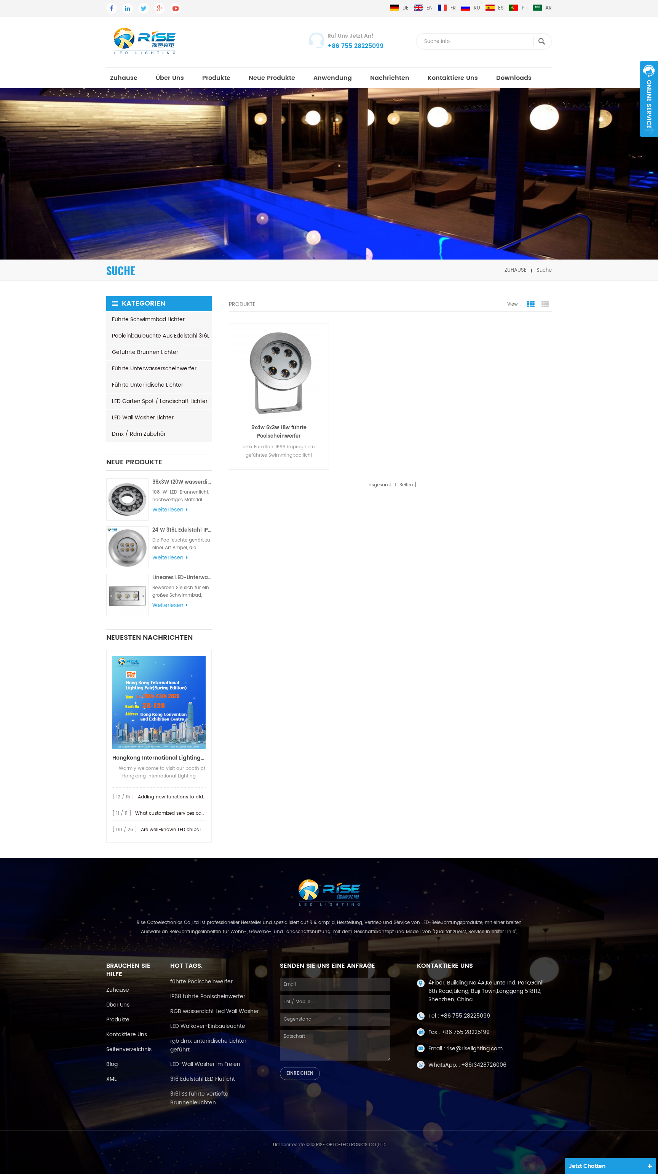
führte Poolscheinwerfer (201, 981)
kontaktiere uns (126, 1034)
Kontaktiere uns (453, 78)
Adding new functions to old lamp (177, 797)
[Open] (649, 99)
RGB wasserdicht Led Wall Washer (214, 1011)
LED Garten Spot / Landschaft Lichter (160, 401)
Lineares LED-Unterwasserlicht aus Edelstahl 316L (182, 578)
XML (111, 1079)
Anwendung (332, 78)
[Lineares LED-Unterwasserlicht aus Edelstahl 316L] (127, 595)
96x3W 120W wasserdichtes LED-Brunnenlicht (182, 482)
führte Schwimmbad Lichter (148, 319)
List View (545, 304)
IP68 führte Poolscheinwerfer (207, 996)
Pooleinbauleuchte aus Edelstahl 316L (160, 335)
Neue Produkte (272, 78)
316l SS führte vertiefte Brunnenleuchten (199, 1098)
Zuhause (123, 78)
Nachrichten (389, 78)
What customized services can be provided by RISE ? (195, 813)
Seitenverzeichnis (129, 1049)
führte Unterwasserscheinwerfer (154, 368)
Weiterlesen (168, 510)
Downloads (514, 78)
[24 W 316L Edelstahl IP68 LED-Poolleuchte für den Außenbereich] (127, 547)
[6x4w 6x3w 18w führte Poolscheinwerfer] (279, 373)
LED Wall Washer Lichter (143, 417)
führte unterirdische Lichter (147, 385)
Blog (112, 1064)
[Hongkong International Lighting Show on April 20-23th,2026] (159, 702)
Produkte (216, 78)
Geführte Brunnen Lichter (145, 352)
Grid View (531, 304)
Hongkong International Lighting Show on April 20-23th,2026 (159, 758)
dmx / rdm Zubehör (139, 434)
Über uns (170, 78)
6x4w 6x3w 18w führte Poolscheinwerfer (279, 432)
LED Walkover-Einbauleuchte (207, 1026)
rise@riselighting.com (474, 1048)
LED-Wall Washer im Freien (205, 1064)
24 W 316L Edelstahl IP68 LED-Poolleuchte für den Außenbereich (182, 530)
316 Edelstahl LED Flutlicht (202, 1079)
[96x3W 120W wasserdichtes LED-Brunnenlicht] (127, 499)
